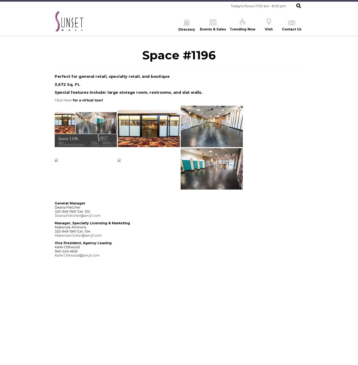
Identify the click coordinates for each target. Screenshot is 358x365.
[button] (298, 6)
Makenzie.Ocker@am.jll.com (78, 236)
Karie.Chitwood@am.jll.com (77, 255)
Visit (269, 29)
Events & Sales (213, 29)
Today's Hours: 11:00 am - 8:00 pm (258, 6)
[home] (69, 23)
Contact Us (291, 29)
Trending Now (242, 29)
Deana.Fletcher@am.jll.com (77, 216)
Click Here (63, 100)
